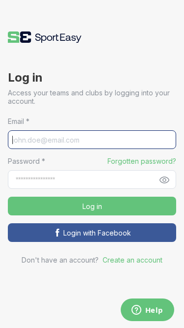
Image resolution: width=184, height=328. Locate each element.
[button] (44, 37)
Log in (92, 206)
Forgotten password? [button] (141, 161)
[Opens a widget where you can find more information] (147, 310)
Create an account (132, 260)
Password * (26, 161)
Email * (18, 121)
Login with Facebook (97, 233)
